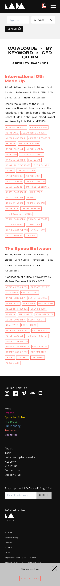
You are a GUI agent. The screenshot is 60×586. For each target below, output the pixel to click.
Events (9, 412)
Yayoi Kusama (14, 235)
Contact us (13, 470)
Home (8, 408)
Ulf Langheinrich (17, 230)
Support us (13, 474)
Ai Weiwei (12, 133)
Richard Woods (15, 203)
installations (26, 170)
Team (8, 452)
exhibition (12, 303)
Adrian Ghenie (39, 127)
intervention (14, 176)
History (10, 461)
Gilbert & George (17, 309)
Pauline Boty (40, 330)
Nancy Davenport (16, 192)
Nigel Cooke (28, 325)
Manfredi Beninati (37, 187)
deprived (11, 154)
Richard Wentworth (17, 346)
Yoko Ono (30, 235)
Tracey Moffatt (38, 219)
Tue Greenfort (15, 224)
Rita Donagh (40, 346)
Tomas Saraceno (15, 219)
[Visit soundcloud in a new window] (32, 393)
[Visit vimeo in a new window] (24, 393)
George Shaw (46, 303)
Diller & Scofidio (31, 154)
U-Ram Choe (34, 224)
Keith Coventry (15, 320)
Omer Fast (36, 192)
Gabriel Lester (15, 160)
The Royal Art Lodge (19, 214)
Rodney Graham (36, 203)
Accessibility (11, 538)
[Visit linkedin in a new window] (41, 393)
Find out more (30, 578)
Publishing (13, 426)
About (9, 448)
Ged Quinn (34, 160)
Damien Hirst (29, 292)
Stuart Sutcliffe (17, 352)
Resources (12, 430)
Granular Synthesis (18, 165)
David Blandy (35, 149)
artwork (10, 143)
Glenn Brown (38, 309)
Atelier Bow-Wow (29, 143)
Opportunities (15, 417)
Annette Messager (39, 138)
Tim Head (22, 357)
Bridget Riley (40, 287)
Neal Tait (12, 325)
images (10, 170)
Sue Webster (38, 352)
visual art (38, 230)
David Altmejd (15, 149)
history (10, 314)
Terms (7, 552)
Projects (11, 421)
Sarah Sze (12, 208)
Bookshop (11, 434)
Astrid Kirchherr (17, 287)
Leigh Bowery (36, 320)
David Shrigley (15, 298)
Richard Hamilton (17, 341)
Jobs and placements (20, 457)
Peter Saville (15, 336)
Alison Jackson (15, 138)
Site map (9, 532)
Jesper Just (33, 176)
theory (10, 357)
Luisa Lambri (14, 187)
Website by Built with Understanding (23, 563)
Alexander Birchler (33, 133)
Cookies (8, 543)
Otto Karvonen (15, 197)
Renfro (31, 197)
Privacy (8, 547)
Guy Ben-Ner (41, 165)
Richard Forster (37, 336)
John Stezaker (44, 314)
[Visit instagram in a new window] (7, 393)
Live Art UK (9, 521)
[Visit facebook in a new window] (15, 393)
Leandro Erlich (35, 181)
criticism (12, 292)
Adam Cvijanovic (16, 127)
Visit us (11, 466)
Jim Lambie (25, 314)
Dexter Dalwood (38, 298)
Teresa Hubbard (31, 208)
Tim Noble (38, 357)
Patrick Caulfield (17, 330)
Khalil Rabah (14, 181)
